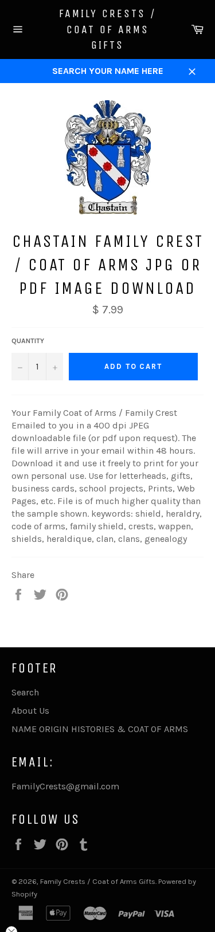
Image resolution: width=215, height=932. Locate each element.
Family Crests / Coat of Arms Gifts (108, 29)
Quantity (27, 341)
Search (25, 692)
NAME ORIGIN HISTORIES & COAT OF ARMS (99, 728)
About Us (30, 710)
